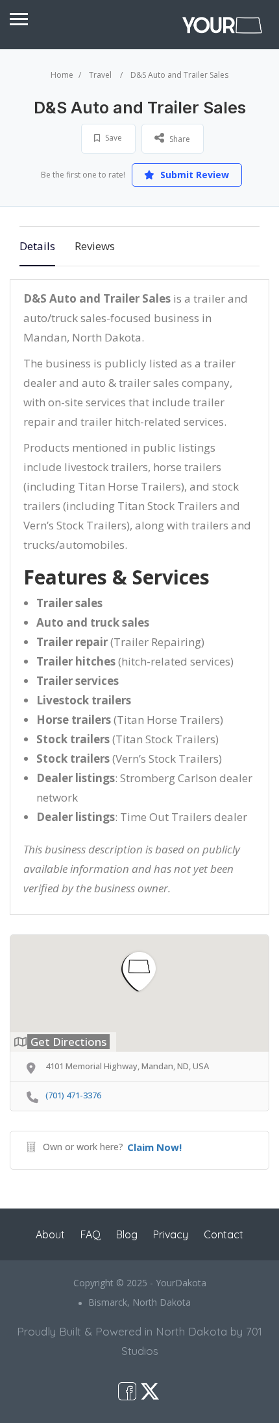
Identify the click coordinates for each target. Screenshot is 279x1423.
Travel (100, 74)
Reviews (95, 245)
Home (62, 74)
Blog (127, 1234)
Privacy (170, 1234)
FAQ (90, 1234)
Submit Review (193, 174)
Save (112, 137)
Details (37, 245)
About (50, 1234)
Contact (223, 1234)
